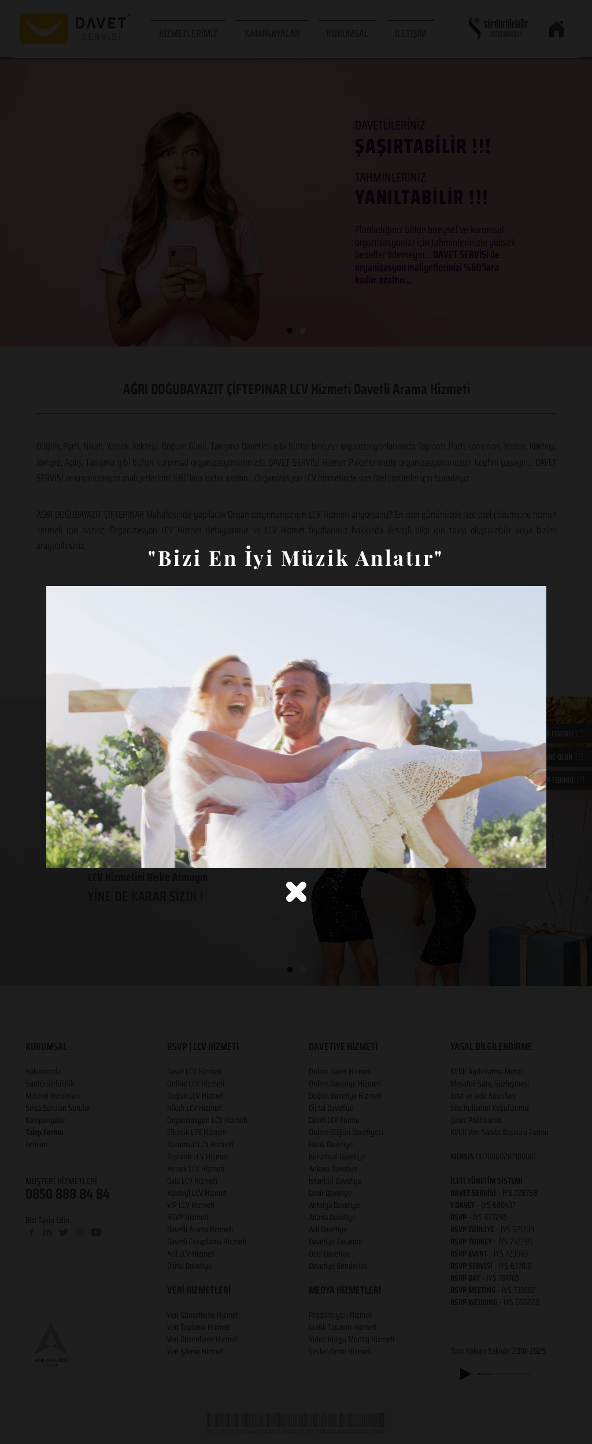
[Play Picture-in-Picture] (511, 852)
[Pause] (61, 852)
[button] (296, 892)
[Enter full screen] (530, 852)
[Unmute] (80, 852)
